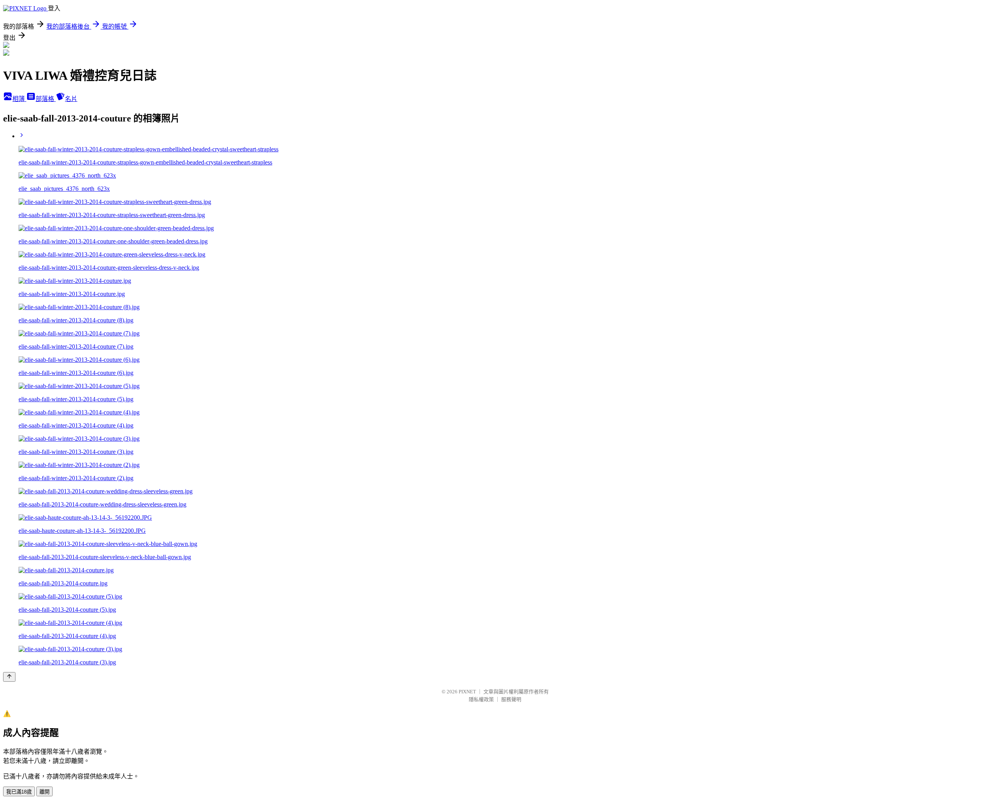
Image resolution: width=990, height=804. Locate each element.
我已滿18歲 (19, 792)
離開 (44, 792)
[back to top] (9, 677)
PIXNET (467, 692)
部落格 (46, 99)
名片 (71, 99)
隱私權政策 (481, 699)
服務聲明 (511, 699)
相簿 (19, 99)
